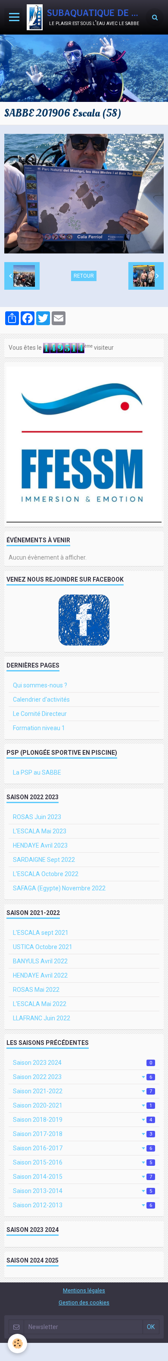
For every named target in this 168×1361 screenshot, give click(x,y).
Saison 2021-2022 (82, 1091)
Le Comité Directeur (40, 713)
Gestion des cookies (84, 1302)
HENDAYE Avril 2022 (40, 975)
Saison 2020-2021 (82, 1105)
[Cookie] (17, 1343)
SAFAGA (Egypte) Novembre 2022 (59, 888)
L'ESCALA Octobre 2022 (45, 873)
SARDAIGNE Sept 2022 (44, 859)
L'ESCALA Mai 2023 (39, 831)
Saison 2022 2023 (82, 1076)
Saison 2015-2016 (82, 1162)
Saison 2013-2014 (82, 1190)
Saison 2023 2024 (82, 1062)
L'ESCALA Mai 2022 (39, 1003)
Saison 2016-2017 (82, 1148)
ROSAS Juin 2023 (37, 816)
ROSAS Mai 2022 (36, 989)
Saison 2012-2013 (82, 1205)
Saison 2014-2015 (82, 1176)
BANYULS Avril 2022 (40, 961)
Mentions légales (84, 1290)
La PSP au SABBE (37, 772)
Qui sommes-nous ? (40, 685)
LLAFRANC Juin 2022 (41, 1018)
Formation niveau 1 (39, 728)
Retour (84, 276)
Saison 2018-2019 (82, 1119)
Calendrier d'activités (41, 699)
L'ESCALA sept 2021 (40, 932)
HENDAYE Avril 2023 (40, 845)
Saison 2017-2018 (82, 1133)
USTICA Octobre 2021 (42, 946)
